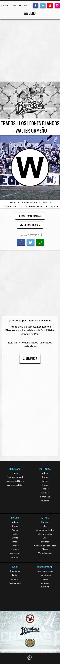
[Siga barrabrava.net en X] (43, 5)
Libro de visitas (45, 534)
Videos (45, 473)
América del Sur (29, 202)
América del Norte (15, 481)
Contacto (45, 583)
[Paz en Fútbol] (30, 618)
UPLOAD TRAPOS (31, 225)
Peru (45, 202)
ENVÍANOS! (31, 358)
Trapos (45, 485)
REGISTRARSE (10, 5)
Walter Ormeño (11, 206)
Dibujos (45, 492)
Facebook (15, 571)
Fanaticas (45, 496)
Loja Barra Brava (45, 571)
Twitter (15, 575)
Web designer (45, 553)
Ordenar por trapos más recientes (31, 320)
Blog (45, 526)
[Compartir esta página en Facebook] (21, 242)
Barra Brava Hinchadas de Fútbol (30, 100)
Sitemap (45, 586)
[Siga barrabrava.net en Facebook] (35, 5)
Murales (45, 500)
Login (45, 579)
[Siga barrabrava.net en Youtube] (50, 5)
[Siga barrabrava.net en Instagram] (57, 5)
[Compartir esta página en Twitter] (30, 242)
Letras (45, 481)
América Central (15, 477)
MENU (32, 13)
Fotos (45, 477)
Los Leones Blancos (34, 206)
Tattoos (45, 489)
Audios (15, 530)
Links (15, 534)
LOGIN (24, 5)
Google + (15, 579)
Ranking (45, 522)
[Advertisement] (30, 50)
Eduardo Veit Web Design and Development (30, 657)
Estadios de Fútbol (45, 530)
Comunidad (15, 583)
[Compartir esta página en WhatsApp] (40, 242)
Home (13, 202)
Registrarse (45, 575)
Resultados (45, 541)
